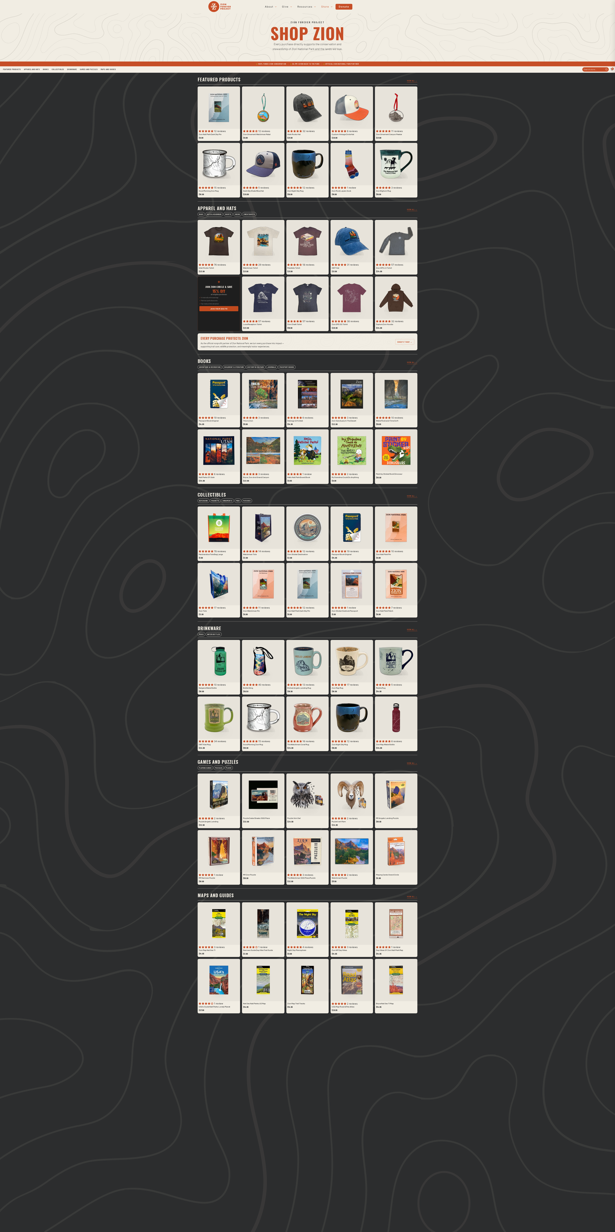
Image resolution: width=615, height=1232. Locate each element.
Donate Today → (404, 342)
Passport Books (287, 367)
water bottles (213, 634)
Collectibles (58, 69)
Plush (228, 768)
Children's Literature (234, 367)
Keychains (203, 501)
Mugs (201, 634)
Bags (201, 214)
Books (46, 69)
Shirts (228, 214)
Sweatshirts (249, 214)
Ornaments (227, 501)
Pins (238, 501)
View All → (412, 80)
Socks (237, 214)
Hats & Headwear (214, 214)
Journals (271, 367)
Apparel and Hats (32, 69)
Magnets (215, 501)
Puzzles (218, 768)
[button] (206, 131)
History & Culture (255, 367)
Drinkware (72, 69)
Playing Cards (205, 768)
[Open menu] (275, 7)
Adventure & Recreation (209, 367)
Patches (246, 501)
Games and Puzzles (89, 69)
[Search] (606, 69)
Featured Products (12, 69)
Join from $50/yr (218, 309)
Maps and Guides (108, 69)
